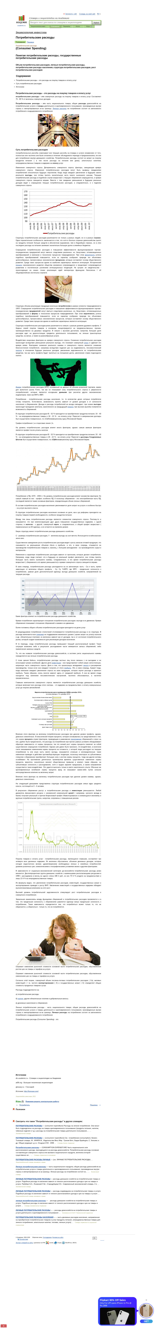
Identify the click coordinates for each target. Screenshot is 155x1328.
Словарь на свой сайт (87, 14)
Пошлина (93, 1105)
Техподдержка (47, 1237)
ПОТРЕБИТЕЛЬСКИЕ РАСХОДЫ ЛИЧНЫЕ (33, 1160)
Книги (78, 26)
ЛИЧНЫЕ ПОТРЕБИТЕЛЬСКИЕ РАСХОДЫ (33, 1179)
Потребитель (24, 1105)
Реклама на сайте (57, 1237)
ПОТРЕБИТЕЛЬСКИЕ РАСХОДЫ (29, 1126)
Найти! (96, 23)
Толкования (55, 26)
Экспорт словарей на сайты (24, 1242)
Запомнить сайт (71, 14)
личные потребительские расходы (31, 1201)
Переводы (66, 26)
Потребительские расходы (27, 1147)
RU (98, 14)
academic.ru (21, 25)
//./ (31, 1091)
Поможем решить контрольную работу (42, 1101)
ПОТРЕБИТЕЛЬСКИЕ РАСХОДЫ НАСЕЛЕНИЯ (34, 1217)
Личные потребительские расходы (31, 1167)
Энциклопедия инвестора (39, 26)
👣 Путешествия (23, 1239)
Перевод (30, 42)
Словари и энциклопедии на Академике (49, 18)
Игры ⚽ (89, 26)
